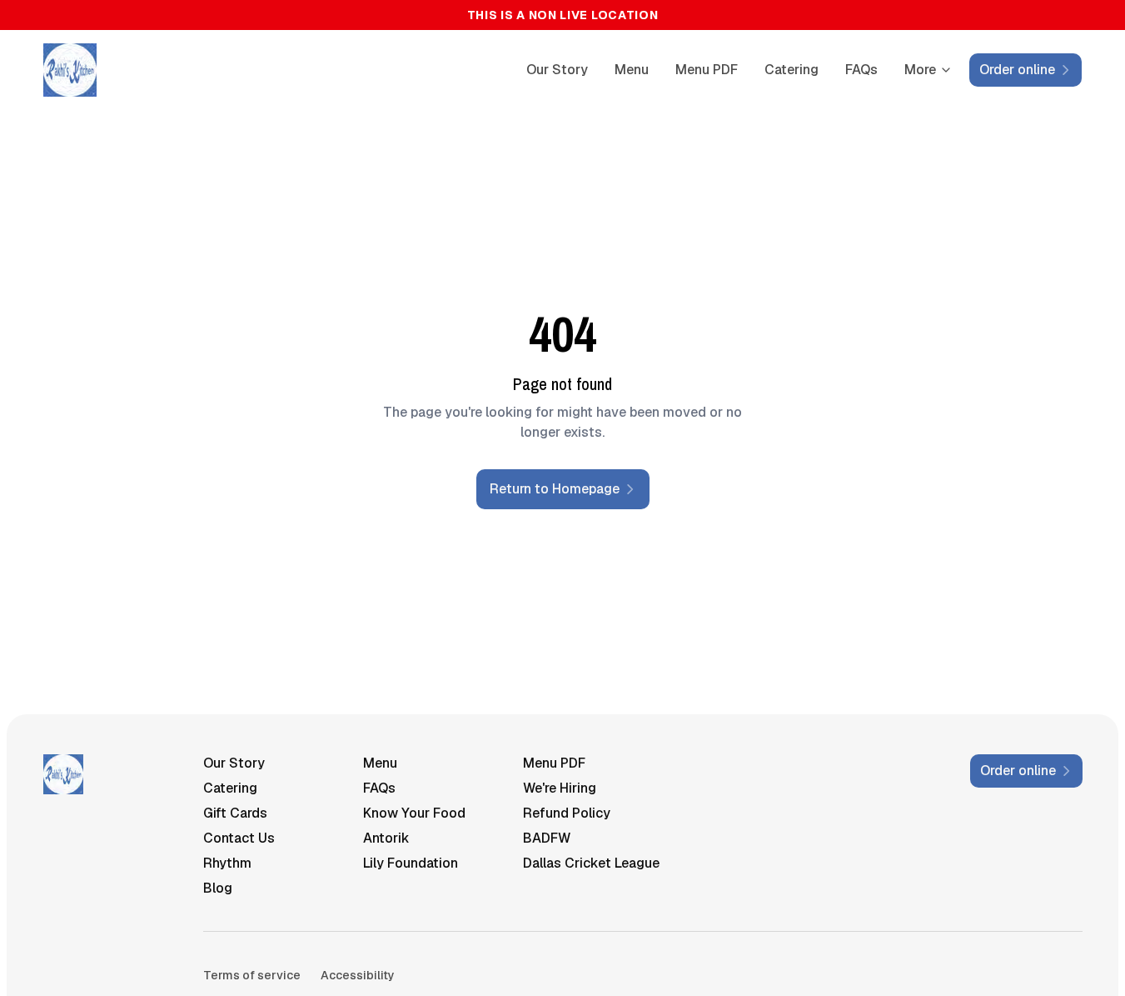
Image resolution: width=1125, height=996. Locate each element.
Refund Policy (566, 813)
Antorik (386, 838)
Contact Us (239, 838)
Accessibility (358, 975)
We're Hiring (559, 788)
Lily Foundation (410, 863)
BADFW (546, 838)
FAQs (861, 69)
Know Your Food (414, 813)
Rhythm (227, 863)
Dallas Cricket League (591, 863)
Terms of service (252, 975)
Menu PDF (706, 69)
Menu (632, 69)
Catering (791, 69)
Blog (217, 888)
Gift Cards (235, 813)
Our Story (557, 69)
